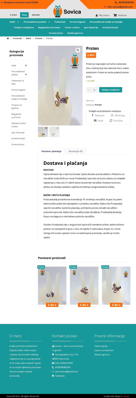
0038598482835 (63, 367)
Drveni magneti (18, 89)
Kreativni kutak (18, 138)
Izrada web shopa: (112, 396)
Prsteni (98, 105)
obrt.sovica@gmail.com (66, 371)
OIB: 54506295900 (64, 363)
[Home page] (8, 38)
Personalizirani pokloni (18, 73)
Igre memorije (18, 132)
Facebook (60, 375)
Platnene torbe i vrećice (18, 125)
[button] (78, 50)
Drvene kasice (17, 144)
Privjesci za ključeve (16, 106)
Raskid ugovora (102, 354)
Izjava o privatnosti (103, 350)
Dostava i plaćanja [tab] (51, 151)
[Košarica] (115, 15)
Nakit (13, 65)
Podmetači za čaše (17, 82)
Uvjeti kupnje (100, 346)
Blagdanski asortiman (16, 116)
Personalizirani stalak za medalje (19, 97)
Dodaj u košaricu (111, 89)
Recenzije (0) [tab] (75, 151)
